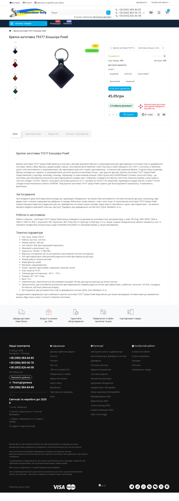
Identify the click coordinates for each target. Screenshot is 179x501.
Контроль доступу (99, 365)
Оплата (28, 2)
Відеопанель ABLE (99, 401)
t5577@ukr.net (16, 372)
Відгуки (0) (53, 133)
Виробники (55, 387)
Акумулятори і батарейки (103, 387)
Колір (110, 69)
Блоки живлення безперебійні (105, 392)
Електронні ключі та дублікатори (107, 351)
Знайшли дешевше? (121, 105)
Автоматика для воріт (101, 378)
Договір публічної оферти (62, 351)
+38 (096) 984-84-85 (129, 9)
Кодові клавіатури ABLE (102, 410)
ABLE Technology (99, 414)
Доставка (15, 2)
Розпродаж (55, 22)
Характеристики (33, 133)
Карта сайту (56, 383)
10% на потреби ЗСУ (60, 369)
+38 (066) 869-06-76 (129, 12)
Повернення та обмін (60, 374)
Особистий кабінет (141, 351)
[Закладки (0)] (159, 13)
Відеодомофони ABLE (101, 396)
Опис (15, 133)
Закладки (136, 360)
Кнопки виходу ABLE (100, 405)
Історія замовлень (140, 356)
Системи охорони (99, 374)
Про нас (54, 365)
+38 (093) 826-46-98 (129, 15)
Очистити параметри (119, 88)
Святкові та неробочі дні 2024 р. (50, 2)
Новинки (67, 22)
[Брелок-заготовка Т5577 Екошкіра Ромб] (15, 50)
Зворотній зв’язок (58, 378)
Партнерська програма (61, 392)
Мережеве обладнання (102, 383)
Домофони (96, 360)
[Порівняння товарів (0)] (151, 13)
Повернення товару (141, 369)
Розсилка (136, 365)
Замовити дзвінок (20, 377)
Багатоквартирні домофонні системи (109, 356)
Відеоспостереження (101, 369)
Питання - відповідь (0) (77, 133)
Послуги (54, 360)
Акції (52, 396)
